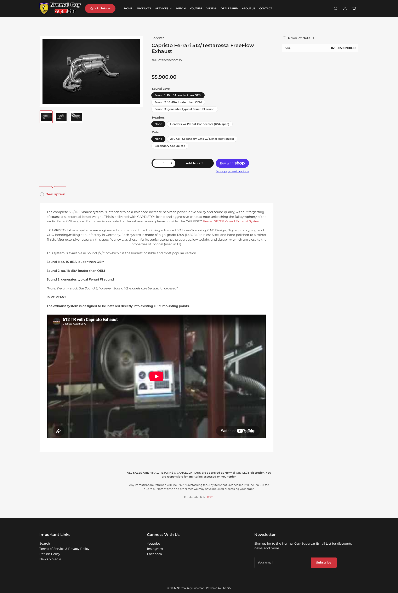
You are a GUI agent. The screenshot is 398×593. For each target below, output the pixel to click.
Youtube (153, 543)
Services (161, 8)
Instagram (155, 549)
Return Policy (49, 554)
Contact (265, 8)
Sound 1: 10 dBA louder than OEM (178, 95)
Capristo (158, 38)
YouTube (196, 8)
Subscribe (323, 562)
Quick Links (98, 8)
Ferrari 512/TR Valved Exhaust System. (232, 221)
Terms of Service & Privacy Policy (64, 549)
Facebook (154, 554)
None (158, 124)
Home (128, 8)
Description (55, 194)
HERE (210, 497)
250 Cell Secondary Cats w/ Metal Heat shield (202, 138)
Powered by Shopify (218, 587)
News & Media (50, 559)
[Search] (335, 8)
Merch (181, 8)
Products (143, 8)
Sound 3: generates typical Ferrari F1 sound (185, 109)
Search (44, 543)
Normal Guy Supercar (190, 587)
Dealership (229, 8)
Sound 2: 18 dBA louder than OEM (178, 102)
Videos (211, 8)
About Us (248, 8)
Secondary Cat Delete (170, 145)
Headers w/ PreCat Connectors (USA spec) (199, 124)
